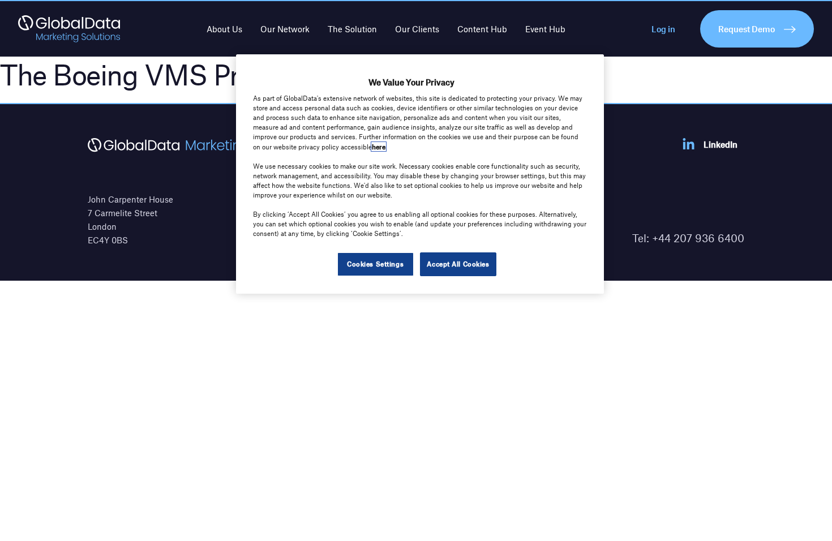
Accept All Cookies (458, 264)
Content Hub (482, 29)
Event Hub (545, 29)
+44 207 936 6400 (698, 237)
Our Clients (417, 29)
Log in (663, 29)
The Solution (352, 29)
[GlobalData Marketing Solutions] (69, 28)
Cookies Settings (375, 264)
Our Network (285, 29)
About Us (224, 29)
